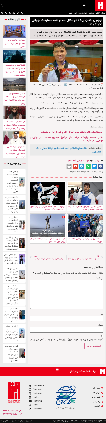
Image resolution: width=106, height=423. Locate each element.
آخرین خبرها (73, 13)
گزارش (103, 13)
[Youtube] (13, 13)
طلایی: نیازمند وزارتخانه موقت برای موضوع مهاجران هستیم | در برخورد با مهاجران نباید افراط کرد (66, 139)
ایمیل (100, 325)
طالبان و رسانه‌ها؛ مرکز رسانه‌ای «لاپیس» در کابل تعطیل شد (15, 43)
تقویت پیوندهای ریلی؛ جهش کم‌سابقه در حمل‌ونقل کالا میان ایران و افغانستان (11, 353)
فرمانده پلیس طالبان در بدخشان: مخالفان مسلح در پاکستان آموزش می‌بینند (14, 125)
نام (102, 314)
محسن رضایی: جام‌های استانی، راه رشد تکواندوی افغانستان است (85, 208)
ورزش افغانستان (75, 160)
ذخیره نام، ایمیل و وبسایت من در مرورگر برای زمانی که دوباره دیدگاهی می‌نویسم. (66, 339)
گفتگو (98, 13)
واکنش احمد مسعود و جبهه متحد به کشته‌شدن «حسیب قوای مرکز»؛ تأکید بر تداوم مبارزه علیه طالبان (11, 181)
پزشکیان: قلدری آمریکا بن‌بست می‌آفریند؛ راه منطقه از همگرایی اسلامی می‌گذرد (11, 243)
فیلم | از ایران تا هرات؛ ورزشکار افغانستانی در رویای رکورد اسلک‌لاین (47, 240)
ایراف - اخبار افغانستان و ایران (83, 371)
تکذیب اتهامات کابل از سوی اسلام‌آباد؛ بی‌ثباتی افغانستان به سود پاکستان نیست (11, 274)
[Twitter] (17, 13)
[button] (84, 4)
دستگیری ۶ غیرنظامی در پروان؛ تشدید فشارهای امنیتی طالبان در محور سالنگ (12, 224)
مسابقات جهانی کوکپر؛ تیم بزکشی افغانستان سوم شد (85, 240)
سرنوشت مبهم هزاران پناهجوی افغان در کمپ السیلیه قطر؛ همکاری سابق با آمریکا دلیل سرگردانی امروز (12, 294)
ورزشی (98, 160)
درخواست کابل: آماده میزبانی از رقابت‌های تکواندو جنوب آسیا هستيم (47, 208)
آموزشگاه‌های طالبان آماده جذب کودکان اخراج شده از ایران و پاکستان (72, 132)
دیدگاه (99, 278)
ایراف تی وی (83, 13)
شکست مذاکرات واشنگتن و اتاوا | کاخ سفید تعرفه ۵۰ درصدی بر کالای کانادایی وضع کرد (11, 204)
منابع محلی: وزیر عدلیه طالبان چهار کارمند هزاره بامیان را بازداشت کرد (11, 259)
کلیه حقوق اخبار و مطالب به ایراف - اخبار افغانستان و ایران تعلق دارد (79, 420)
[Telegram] (9, 13)
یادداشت (91, 13)
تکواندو (86, 160)
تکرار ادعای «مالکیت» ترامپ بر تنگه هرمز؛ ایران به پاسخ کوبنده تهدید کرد (11, 314)
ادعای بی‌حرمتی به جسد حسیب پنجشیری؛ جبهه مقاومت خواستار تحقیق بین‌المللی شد (11, 333)
